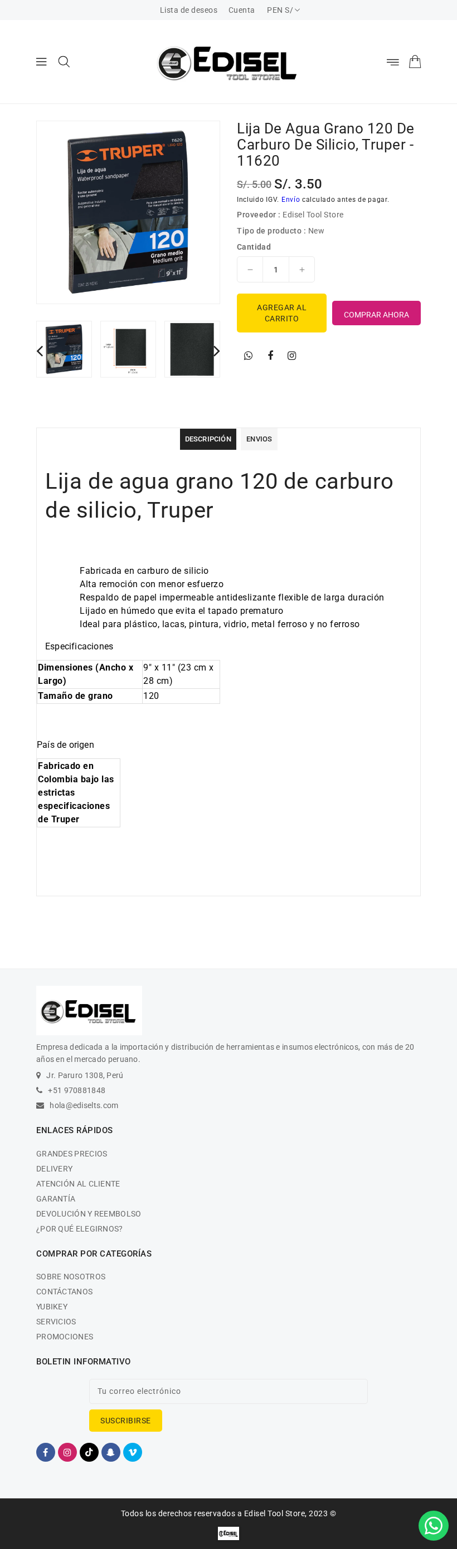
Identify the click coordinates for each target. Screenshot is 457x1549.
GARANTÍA (55, 1198)
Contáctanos (64, 1291)
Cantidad (254, 247)
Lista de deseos (189, 10)
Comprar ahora (376, 314)
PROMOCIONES (64, 1336)
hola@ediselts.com (84, 1105)
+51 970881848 (76, 1090)
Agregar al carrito (282, 313)
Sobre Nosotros (70, 1276)
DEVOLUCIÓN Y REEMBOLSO (89, 1213)
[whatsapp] (248, 356)
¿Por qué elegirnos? (79, 1228)
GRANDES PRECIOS (72, 1153)
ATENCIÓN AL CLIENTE (78, 1183)
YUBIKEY (51, 1306)
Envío (290, 199)
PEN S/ (280, 10)
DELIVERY (54, 1168)
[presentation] (39, 350)
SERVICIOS (56, 1321)
